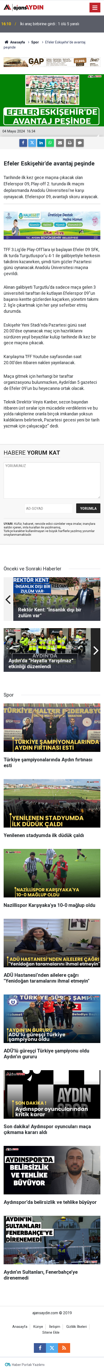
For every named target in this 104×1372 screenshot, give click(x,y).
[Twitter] (32, 143)
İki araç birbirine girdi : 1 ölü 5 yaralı (49, 24)
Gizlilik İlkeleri (76, 1327)
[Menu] (95, 7)
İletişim (54, 1327)
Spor (35, 42)
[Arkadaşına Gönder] (60, 143)
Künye (38, 1327)
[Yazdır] (70, 143)
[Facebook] (23, 143)
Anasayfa (17, 42)
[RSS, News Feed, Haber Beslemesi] (64, 1348)
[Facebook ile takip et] (40, 1348)
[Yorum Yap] (80, 143)
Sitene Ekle (50, 1333)
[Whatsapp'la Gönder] (50, 143)
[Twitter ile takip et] (52, 1348)
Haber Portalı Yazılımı (28, 1365)
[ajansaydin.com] (23, 7)
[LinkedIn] (41, 143)
